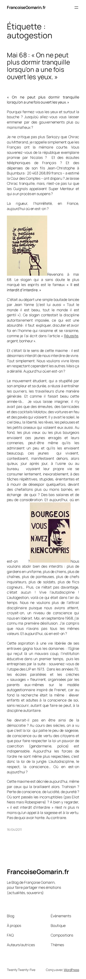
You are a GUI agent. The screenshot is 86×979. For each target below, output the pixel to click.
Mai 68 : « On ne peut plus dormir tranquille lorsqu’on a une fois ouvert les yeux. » (38, 66)
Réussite (71, 335)
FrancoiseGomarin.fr (26, 7)
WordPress (71, 970)
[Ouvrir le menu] (76, 7)
